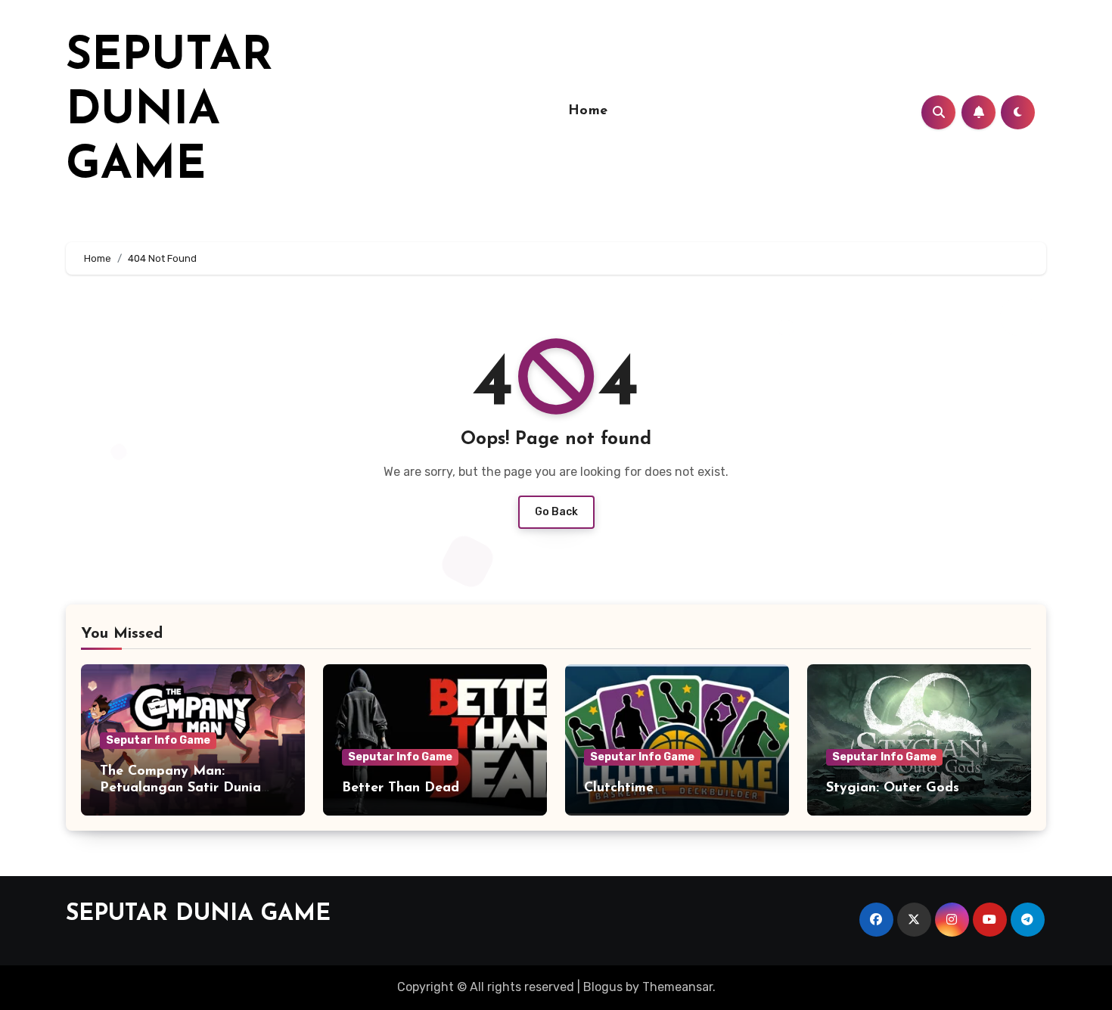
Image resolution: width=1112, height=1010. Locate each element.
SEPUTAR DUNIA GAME (169, 112)
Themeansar (677, 987)
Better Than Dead (400, 788)
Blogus (603, 987)
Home (588, 111)
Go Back (556, 511)
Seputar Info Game (158, 740)
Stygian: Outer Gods (892, 788)
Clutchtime (619, 788)
